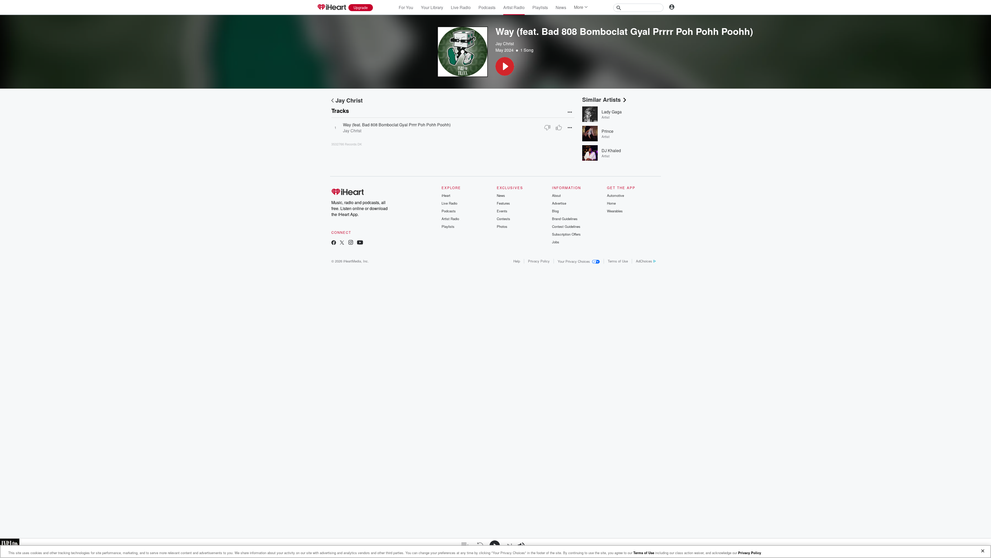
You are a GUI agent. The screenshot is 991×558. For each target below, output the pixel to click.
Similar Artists (601, 99)
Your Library (432, 7)
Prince (607, 131)
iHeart (446, 195)
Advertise (559, 203)
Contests (503, 218)
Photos (502, 226)
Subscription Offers (566, 234)
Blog (555, 210)
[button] (505, 66)
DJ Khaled (611, 150)
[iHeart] (331, 7)
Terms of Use (618, 261)
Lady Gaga (612, 112)
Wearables (615, 210)
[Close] (982, 551)
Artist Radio (514, 7)
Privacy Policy (539, 261)
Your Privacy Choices (574, 261)
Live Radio (461, 7)
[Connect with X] (342, 243)
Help (516, 261)
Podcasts (487, 7)
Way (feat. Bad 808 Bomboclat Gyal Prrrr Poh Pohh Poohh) (397, 125)
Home (611, 203)
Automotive (615, 195)
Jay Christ (505, 44)
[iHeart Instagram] (350, 243)
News (561, 7)
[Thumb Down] (547, 127)
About (556, 195)
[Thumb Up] (558, 127)
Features (503, 203)
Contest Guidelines (566, 226)
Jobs (555, 241)
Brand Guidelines (565, 218)
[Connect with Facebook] (333, 243)
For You (406, 7)
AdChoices (644, 261)
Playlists (540, 7)
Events (502, 210)
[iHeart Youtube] (360, 243)
